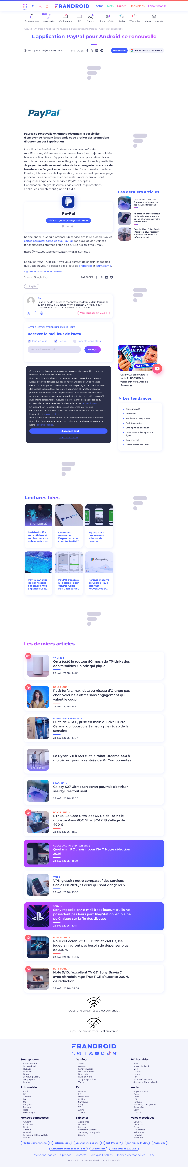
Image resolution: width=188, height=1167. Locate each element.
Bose (136, 1094)
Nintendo (83, 1074)
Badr (40, 298)
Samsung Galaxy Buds (145, 1104)
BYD (25, 1094)
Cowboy (138, 1121)
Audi (25, 1091)
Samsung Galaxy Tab (89, 1132)
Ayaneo (82, 1066)
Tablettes (82, 1117)
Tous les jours (39, 341)
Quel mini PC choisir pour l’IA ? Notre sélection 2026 (91, 851)
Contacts (80, 1155)
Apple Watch (29, 1124)
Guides (121, 6)
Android (39, 29)
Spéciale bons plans (89, 341)
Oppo (26, 1074)
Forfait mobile (157, 6)
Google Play (41, 277)
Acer (136, 1063)
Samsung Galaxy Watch (35, 1135)
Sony (80, 1104)
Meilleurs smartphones (138, 418)
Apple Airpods (141, 1091)
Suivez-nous (119, 50)
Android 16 (159, 1143)
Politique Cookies (101, 1155)
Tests (110, 6)
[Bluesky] (114, 1053)
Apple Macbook (141, 1066)
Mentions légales (45, 1155)
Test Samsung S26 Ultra (124, 1148)
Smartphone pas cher (137, 427)
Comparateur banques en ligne (68, 1148)
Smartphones (30, 1059)
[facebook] (35, 313)
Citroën (27, 1096)
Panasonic (83, 1096)
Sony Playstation (87, 1079)
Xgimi (81, 1109)
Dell (136, 1069)
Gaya (136, 1127)
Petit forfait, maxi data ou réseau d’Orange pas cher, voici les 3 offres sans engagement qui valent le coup (91, 695)
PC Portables (140, 1059)
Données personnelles (130, 1155)
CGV (151, 1155)
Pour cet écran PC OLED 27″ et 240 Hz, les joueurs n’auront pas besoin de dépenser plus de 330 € (90, 945)
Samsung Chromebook (145, 1082)
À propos (65, 1155)
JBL (135, 1099)
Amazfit (27, 1121)
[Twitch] (102, 1053)
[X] (73, 1053)
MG (25, 1102)
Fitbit (26, 1127)
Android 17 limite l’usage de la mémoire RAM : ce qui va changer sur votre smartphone (147, 217)
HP (135, 1076)
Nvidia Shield (85, 1076)
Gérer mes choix (68, 437)
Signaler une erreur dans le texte (43, 271)
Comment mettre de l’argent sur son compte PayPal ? (68, 537)
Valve (81, 1082)
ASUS (81, 1063)
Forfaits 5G (131, 413)
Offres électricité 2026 (137, 444)
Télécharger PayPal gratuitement (68, 220)
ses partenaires (51, 414)
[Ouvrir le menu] (25, 6)
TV (77, 1087)
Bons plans (137, 6)
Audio (135, 1087)
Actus (99, 6)
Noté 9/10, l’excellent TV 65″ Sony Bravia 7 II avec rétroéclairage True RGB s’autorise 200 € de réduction (91, 976)
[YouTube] (97, 1053)
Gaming (81, 1059)
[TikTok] (108, 1053)
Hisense (82, 1091)
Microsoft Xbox (86, 1071)
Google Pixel (29, 1066)
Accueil (28, 29)
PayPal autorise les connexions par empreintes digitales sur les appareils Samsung (38, 584)
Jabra (136, 1096)
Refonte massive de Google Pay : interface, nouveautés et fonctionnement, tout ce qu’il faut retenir (99, 584)
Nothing (138, 1102)
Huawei (27, 1069)
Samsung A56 (133, 409)
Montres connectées (35, 1117)
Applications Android (57, 29)
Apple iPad (83, 1121)
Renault (27, 1107)
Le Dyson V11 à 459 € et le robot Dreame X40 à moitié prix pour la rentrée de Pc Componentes (92, 758)
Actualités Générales (66, 718)
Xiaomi (26, 1082)
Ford (25, 1099)
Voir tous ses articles (92, 313)
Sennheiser (139, 1107)
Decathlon (139, 1124)
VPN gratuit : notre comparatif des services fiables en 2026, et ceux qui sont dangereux (89, 883)
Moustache (139, 1129)
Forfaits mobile (134, 423)
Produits (59, 783)
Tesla (25, 1109)
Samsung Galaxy (31, 1076)
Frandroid (85, 265)
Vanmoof (138, 1137)
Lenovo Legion (85, 1069)
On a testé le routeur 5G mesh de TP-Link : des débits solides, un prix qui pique (91, 664)
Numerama (103, 265)
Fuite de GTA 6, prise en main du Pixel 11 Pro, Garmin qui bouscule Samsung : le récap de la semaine (91, 726)
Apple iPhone (30, 1063)
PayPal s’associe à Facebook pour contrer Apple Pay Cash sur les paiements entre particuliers (68, 584)
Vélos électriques (142, 1117)
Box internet (132, 440)
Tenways (138, 1135)
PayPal (33, 286)
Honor (137, 1074)
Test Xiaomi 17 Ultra (137, 1143)
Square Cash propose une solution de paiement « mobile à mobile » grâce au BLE (98, 537)
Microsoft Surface (143, 1079)
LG (79, 1094)
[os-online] (41, 313)
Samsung (83, 1102)
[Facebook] (85, 1053)
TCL (80, 1107)
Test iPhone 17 (113, 1143)
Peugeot (27, 1104)
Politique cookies (44, 424)
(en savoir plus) (89, 403)
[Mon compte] (47, 6)
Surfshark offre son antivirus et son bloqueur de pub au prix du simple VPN (38, 537)
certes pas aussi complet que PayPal (48, 241)
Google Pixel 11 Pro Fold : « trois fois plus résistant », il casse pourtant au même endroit (147, 233)
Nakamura (139, 1132)
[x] (28, 313)
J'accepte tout (70, 431)
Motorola (27, 1071)
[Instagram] (79, 1053)
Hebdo (62, 341)
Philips (81, 1099)
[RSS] (91, 1053)
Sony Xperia (29, 1079)
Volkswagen (29, 1112)
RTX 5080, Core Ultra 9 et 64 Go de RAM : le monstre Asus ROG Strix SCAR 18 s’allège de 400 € (89, 820)
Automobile (29, 1087)
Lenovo (137, 1071)
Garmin (27, 1129)
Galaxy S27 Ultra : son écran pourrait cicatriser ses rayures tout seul (146, 202)
